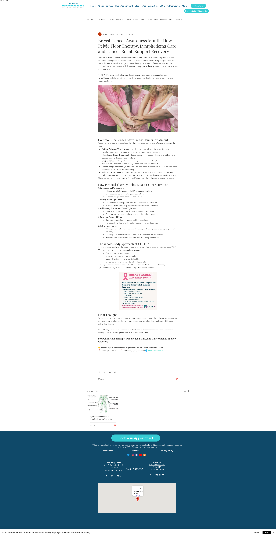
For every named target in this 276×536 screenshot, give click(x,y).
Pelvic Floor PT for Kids (135, 19)
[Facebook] (136, 455)
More (178, 19)
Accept (266, 532)
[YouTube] (140, 455)
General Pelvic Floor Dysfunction (160, 19)
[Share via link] (115, 372)
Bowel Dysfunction (116, 19)
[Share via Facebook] (99, 372)
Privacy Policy (85, 532)
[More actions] (176, 34)
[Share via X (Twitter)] (104, 372)
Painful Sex (102, 19)
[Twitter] (128, 455)
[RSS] (144, 455)
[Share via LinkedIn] (110, 372)
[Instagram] (132, 455)
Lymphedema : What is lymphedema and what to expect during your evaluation (103, 417)
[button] (186, 19)
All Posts (90, 19)
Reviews (135, 450)
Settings (256, 532)
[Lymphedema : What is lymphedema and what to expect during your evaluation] (103, 404)
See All (186, 391)
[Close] (273, 532)
